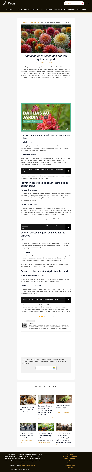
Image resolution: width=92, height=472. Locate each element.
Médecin (46, 417)
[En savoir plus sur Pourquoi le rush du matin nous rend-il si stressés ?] (28, 427)
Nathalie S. (32, 323)
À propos (23, 320)
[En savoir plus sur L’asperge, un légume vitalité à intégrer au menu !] (64, 399)
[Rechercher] (82, 3)
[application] (12, 10)
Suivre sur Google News (44, 368)
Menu (67, 412)
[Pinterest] (88, 3)
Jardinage (47, 442)
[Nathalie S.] (24, 325)
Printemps (40, 444)
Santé (39, 418)
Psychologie (23, 442)
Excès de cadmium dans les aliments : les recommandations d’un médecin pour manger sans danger (46, 410)
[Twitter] (25, 329)
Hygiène (58, 444)
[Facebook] (86, 3)
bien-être (22, 440)
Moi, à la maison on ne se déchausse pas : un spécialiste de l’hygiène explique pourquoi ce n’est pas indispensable (63, 438)
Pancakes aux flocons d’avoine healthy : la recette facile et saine (27, 410)
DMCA (69, 461)
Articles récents (30, 320)
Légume (64, 412)
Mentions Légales (69, 465)
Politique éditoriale (69, 458)
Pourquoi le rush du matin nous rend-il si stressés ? (26, 436)
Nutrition (50, 417)
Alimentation (41, 417)
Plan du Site (69, 467)
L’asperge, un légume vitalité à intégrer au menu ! (63, 408)
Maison (61, 444)
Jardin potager (41, 442)
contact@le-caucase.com (27, 465)
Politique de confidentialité (69, 456)
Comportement (28, 440)
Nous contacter (69, 454)
